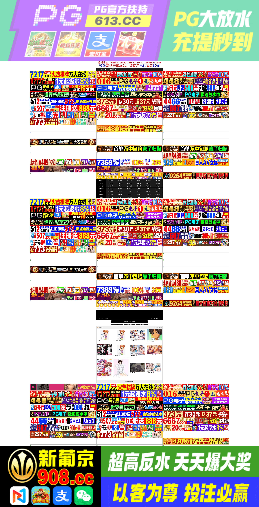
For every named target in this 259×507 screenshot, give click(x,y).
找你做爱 (129, 186)
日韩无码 (158, 197)
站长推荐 (101, 186)
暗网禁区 (139, 194)
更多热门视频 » (158, 327)
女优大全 (148, 191)
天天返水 (158, 188)
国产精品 (110, 180)
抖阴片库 (101, 194)
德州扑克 (129, 188)
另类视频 (158, 183)
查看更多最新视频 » (129, 381)
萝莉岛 (157, 191)
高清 (151, 318)
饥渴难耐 (120, 186)
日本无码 (129, 180)
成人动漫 (158, 180)
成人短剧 (129, 197)
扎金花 (148, 188)
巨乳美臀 (129, 183)
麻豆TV (120, 191)
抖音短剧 (110, 191)
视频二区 (101, 183)
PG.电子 (142, 324)
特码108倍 (129, 324)
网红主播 (120, 180)
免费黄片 (129, 194)
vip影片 (117, 324)
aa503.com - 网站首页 (108, 69)
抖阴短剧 (148, 197)
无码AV (101, 191)
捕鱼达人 (110, 188)
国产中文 (110, 197)
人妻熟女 (139, 183)
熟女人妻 (120, 194)
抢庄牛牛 (120, 188)
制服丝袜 (148, 183)
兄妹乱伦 (120, 197)
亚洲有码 (139, 180)
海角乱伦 (148, 194)
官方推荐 (101, 188)
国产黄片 (110, 194)
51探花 (129, 191)
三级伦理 (110, 183)
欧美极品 (148, 180)
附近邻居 (110, 186)
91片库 (139, 191)
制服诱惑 (158, 194)
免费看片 (101, 197)
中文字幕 (120, 183)
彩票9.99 (139, 188)
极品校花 (139, 197)
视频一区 (101, 180)
